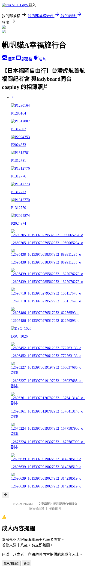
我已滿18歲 (11, 563)
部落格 (27, 59)
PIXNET (28, 504)
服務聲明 (55, 508)
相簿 (11, 59)
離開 (27, 563)
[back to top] (5, 495)
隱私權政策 (36, 508)
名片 (42, 59)
